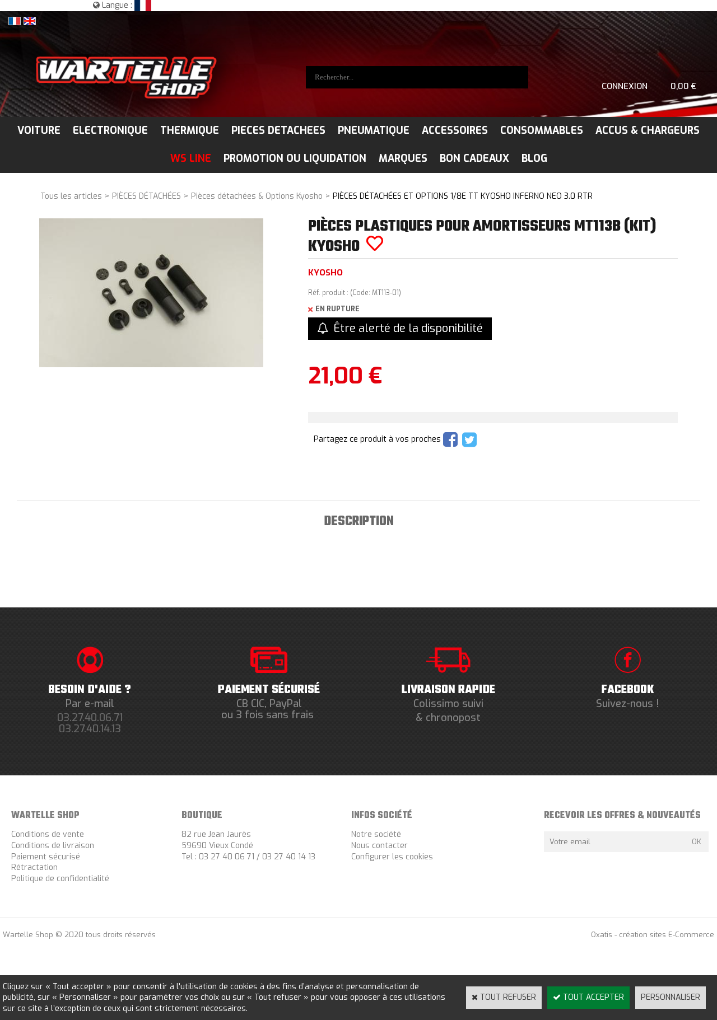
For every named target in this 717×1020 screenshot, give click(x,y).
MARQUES (403, 158)
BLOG (534, 158)
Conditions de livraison (52, 845)
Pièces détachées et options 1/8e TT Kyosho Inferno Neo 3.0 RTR (463, 196)
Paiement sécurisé (45, 856)
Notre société (376, 834)
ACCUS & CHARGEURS (647, 130)
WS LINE (190, 158)
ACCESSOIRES (455, 130)
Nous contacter (379, 845)
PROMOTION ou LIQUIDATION (295, 158)
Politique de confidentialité (60, 878)
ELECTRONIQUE (110, 130)
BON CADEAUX (474, 158)
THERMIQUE (189, 130)
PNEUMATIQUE (373, 130)
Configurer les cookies (392, 856)
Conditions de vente (47, 834)
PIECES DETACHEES (278, 130)
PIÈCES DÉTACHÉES (146, 196)
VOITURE (38, 130)
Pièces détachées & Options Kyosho (257, 196)
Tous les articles (71, 196)
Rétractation (34, 867)
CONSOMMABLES (541, 130)
